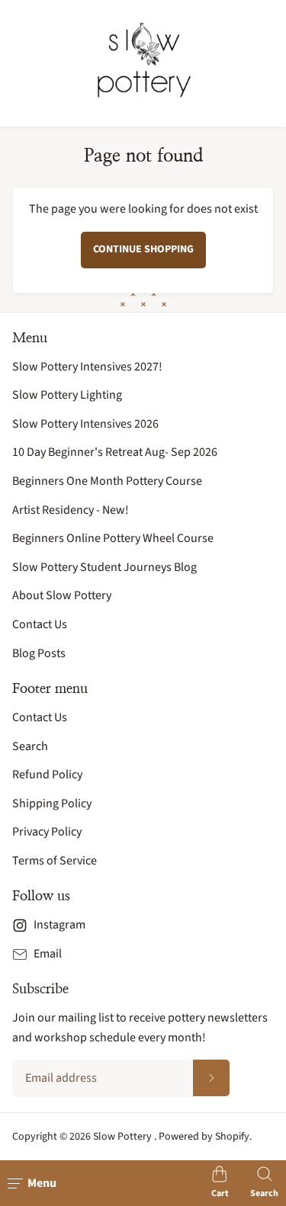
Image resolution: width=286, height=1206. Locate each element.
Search (30, 746)
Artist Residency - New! (70, 510)
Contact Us (39, 624)
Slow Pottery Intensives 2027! (87, 366)
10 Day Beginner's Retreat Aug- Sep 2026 (114, 452)
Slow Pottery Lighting (67, 394)
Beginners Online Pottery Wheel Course (113, 538)
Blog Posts (39, 653)
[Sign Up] (211, 1078)
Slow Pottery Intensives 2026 (85, 423)
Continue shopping (143, 249)
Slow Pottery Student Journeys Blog (104, 567)
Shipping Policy (52, 803)
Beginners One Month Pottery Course (107, 481)
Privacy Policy (47, 831)
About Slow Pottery (61, 595)
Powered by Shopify (204, 1136)
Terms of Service (54, 860)
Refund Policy (47, 774)
